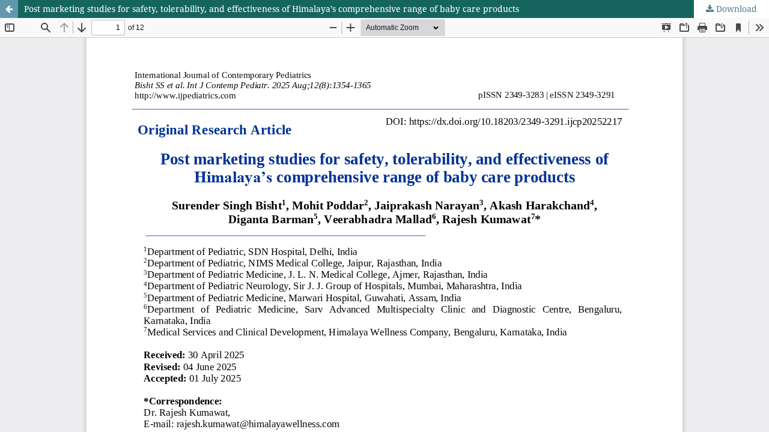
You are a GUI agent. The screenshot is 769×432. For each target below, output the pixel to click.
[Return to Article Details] (9, 9)
